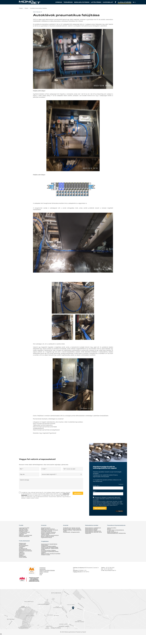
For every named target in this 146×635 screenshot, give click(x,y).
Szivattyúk (43, 525)
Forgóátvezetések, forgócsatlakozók (72, 530)
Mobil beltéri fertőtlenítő (25, 549)
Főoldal (21, 8)
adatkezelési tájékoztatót (114, 497)
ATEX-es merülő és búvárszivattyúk (50, 535)
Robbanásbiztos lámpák (91, 530)
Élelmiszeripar (22, 556)
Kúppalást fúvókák (23, 530)
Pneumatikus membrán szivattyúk (49, 530)
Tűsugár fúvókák (23, 531)
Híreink (58, 2)
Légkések (21, 534)
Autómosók (22, 553)
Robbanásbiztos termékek (91, 525)
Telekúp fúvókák (23, 528)
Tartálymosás (22, 544)
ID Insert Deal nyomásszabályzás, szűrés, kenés (115, 530)
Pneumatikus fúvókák (24, 532)
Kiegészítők (88, 533)
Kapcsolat (108, 2)
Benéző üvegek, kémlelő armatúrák (72, 528)
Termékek (68, 2)
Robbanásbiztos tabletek (91, 528)
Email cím (96, 485)
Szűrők (65, 531)
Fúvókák (21, 525)
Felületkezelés (22, 543)
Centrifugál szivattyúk (46, 531)
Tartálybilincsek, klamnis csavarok (71, 527)
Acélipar (21, 547)
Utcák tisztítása (23, 557)
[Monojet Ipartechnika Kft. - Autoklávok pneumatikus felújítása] (29, 2)
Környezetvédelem (23, 545)
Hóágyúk (21, 555)
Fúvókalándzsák (23, 548)
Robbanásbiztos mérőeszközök (93, 531)
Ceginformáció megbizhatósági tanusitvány (23, 571)
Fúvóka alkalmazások (24, 540)
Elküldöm (78, 493)
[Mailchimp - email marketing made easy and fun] (119, 511)
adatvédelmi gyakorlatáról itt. (111, 505)
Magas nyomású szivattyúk (48, 528)
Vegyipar (21, 551)
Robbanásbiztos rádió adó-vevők (93, 532)
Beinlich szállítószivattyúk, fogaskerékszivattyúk (47, 537)
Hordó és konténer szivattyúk (48, 532)
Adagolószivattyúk (45, 527)
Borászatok (22, 554)
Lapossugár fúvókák (24, 527)
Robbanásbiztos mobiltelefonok (93, 527)
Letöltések (96, 2)
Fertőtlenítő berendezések (25, 550)
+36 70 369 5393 (109, 567)
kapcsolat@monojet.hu (110, 570)
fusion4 (84, 632)
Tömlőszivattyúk (45, 534)
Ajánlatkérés (124, 2)
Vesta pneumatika (111, 527)
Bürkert (109, 528)
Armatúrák (65, 525)
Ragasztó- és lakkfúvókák (25, 535)
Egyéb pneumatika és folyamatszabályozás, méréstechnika (116, 533)
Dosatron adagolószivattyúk (48, 533)
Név (94, 491)
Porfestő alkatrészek (24, 536)
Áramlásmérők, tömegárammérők (71, 532)
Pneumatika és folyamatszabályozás (116, 525)
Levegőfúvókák (23, 533)
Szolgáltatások (82, 2)
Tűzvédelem (22, 546)
